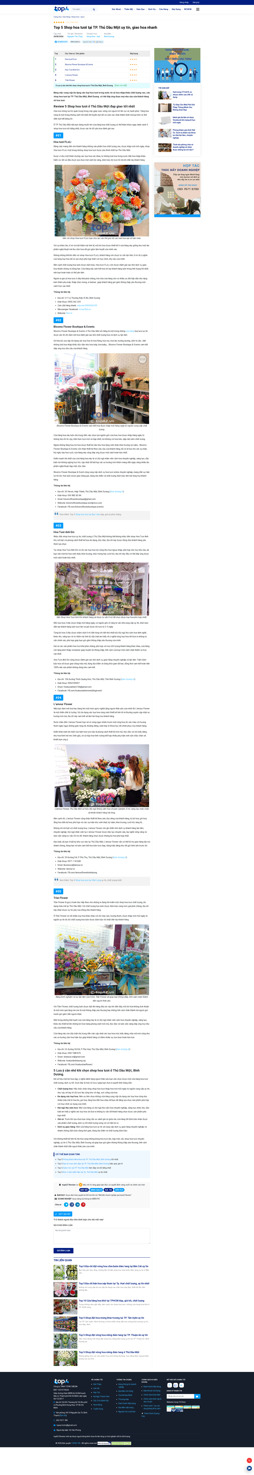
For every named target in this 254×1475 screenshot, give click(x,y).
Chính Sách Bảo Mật (152, 1395)
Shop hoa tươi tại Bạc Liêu (88, 514)
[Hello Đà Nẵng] (179, 1407)
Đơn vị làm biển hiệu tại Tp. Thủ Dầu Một (80, 1172)
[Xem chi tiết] (121, 85)
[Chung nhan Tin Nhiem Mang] (104, 1443)
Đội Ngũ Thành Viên (101, 1396)
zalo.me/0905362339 (87, 305)
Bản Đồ (63, 1415)
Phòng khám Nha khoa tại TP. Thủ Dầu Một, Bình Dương (87, 1159)
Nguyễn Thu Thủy (75, 36)
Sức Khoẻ (116, 9)
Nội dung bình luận (63, 1225)
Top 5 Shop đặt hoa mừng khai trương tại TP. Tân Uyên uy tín (111, 1317)
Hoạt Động (97, 1405)
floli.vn (69, 313)
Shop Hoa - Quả (78, 17)
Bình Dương (109, 36)
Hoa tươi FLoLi (71, 59)
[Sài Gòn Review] (187, 1407)
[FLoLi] (169, 1410)
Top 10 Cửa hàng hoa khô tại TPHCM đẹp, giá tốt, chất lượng (111, 1300)
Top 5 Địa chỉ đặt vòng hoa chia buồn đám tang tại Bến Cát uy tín (113, 1266)
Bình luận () (75, 42)
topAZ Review (61, 9)
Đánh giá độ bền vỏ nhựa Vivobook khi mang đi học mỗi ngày (184, 120)
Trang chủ (57, 17)
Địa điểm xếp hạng (125, 1407)
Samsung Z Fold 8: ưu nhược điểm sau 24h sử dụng (183, 94)
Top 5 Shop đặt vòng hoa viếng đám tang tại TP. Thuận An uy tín (113, 1335)
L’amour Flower (71, 75)
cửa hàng (130, 331)
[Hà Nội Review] (171, 1407)
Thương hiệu (123, 1399)
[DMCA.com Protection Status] (121, 1443)
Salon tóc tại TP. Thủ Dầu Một (76, 1168)
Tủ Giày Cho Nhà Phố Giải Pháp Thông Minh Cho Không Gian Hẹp (184, 107)
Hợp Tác (96, 1392)
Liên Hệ (96, 1388)
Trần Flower (70, 80)
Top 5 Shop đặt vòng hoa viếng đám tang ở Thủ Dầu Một (109, 1352)
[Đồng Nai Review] (196, 1407)
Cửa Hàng (163, 9)
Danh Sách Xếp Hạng (127, 1403)
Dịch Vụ (151, 9)
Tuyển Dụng (98, 1409)
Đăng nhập (184, 2)
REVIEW (188, 9)
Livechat (249, 1468)
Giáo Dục (140, 9)
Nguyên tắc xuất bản (126, 1412)
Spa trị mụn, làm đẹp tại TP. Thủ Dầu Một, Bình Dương (86, 1163)
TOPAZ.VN (75, 1443)
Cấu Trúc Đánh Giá (100, 1401)
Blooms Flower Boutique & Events (79, 64)
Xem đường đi (116, 491)
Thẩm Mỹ (128, 9)
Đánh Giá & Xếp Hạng (152, 1387)
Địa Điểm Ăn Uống (125, 1391)
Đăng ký (196, 2)
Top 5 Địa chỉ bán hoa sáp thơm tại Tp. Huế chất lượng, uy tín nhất (114, 1283)
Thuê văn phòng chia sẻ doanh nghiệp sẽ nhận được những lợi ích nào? (183, 147)
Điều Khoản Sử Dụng (152, 1391)
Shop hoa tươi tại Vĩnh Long (88, 880)
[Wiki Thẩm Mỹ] (177, 1410)
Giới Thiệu (97, 1384)
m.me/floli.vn (85, 309)
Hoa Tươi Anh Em (72, 70)
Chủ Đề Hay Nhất (125, 1395)
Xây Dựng (176, 9)
